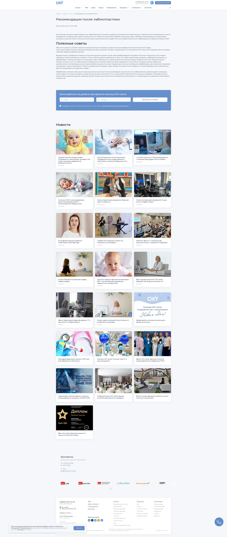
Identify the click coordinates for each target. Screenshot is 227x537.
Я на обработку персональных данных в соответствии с (95, 106)
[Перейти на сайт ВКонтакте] (89, 520)
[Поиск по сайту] (170, 7)
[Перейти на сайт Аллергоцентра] (142, 483)
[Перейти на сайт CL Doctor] (84, 483)
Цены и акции (93, 504)
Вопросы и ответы (142, 513)
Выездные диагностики (121, 504)
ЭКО (89, 501)
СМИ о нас (140, 511)
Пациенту (65, 13)
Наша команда (158, 504)
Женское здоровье (119, 509)
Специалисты (93, 506)
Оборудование (158, 509)
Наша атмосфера (159, 506)
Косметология (118, 520)
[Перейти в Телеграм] (95, 520)
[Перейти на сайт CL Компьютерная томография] (103, 483)
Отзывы (156, 513)
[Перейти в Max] (102, 520)
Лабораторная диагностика (122, 525)
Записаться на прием (163, 2)
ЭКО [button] (86, 8)
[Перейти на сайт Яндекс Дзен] (92, 520)
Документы (157, 511)
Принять (79, 528)
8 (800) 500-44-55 (68, 471)
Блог (71, 13)
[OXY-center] (59, 3)
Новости (139, 506)
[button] (78, 8)
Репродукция (117, 506)
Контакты (91, 509)
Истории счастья (142, 509)
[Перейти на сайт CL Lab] (64, 483)
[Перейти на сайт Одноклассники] (98, 520)
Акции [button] (101, 8)
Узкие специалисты (119, 518)
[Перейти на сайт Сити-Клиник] (123, 483)
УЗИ (115, 523)
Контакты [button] (148, 8)
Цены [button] (93, 8)
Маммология (117, 513)
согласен (66, 106)
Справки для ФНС (142, 516)
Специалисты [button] (111, 8)
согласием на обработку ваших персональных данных (39, 529)
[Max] (151, 2)
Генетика (116, 516)
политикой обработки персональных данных (115, 106)
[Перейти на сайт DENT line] (162, 483)
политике (27, 530)
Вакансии (157, 516)
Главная (58, 13)
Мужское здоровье (119, 511)
